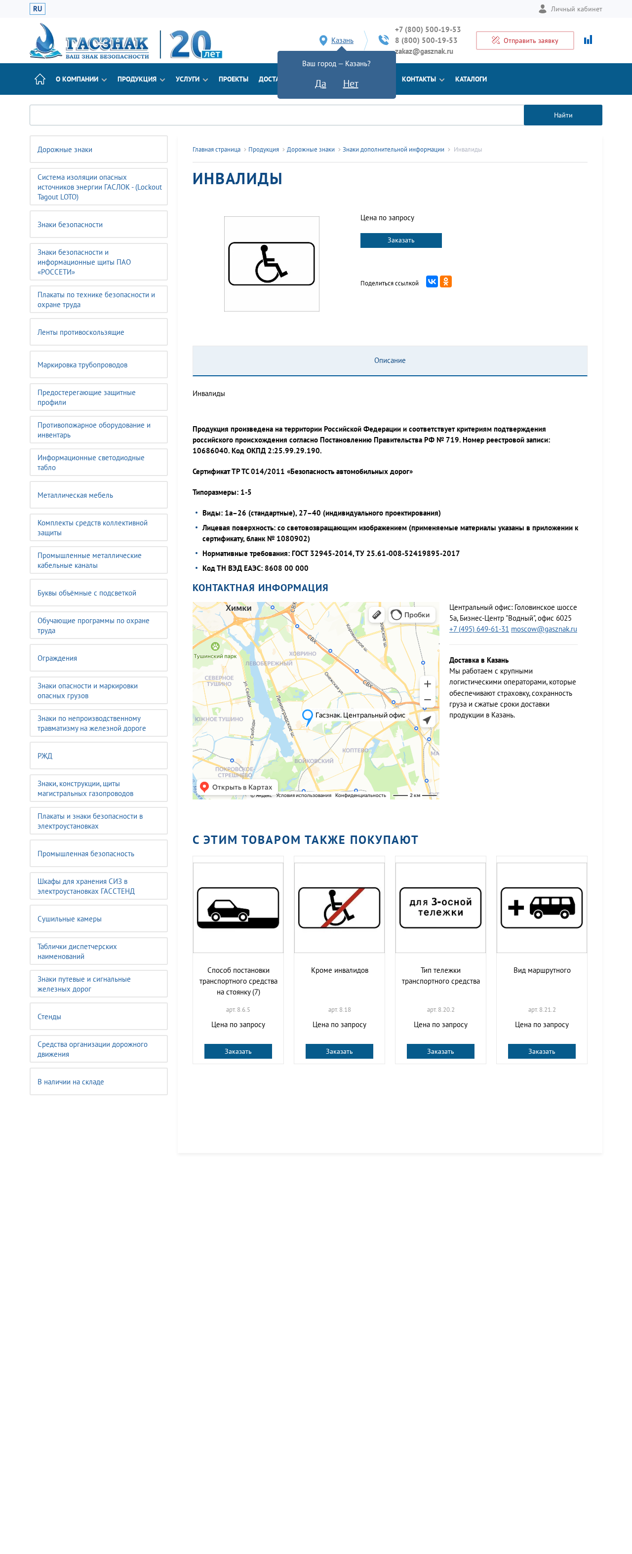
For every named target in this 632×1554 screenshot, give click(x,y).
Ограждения (57, 658)
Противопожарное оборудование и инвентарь (94, 429)
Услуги (187, 79)
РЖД (45, 755)
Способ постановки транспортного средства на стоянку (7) (238, 980)
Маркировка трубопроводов (82, 364)
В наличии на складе (71, 1081)
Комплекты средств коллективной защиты (93, 527)
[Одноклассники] (446, 281)
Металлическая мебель (75, 495)
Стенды (49, 1016)
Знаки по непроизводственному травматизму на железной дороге (92, 723)
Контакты (419, 79)
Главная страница (216, 149)
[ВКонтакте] (432, 281)
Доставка (275, 79)
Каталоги (471, 79)
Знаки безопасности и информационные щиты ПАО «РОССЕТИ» (84, 262)
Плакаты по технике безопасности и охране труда (96, 299)
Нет (350, 83)
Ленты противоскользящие (81, 332)
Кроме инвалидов (339, 970)
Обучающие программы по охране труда (94, 625)
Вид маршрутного (542, 970)
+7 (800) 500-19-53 (428, 29)
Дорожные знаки (65, 149)
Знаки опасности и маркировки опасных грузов (88, 690)
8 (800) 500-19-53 (426, 40)
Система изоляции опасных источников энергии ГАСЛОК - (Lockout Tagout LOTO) (100, 186)
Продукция (137, 79)
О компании (77, 79)
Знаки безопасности (70, 224)
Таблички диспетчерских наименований (77, 951)
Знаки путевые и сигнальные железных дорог (84, 984)
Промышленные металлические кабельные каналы (90, 560)
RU (37, 8)
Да (320, 83)
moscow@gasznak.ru (544, 629)
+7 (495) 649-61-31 (479, 629)
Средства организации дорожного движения (93, 1049)
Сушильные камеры (70, 918)
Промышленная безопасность (86, 853)
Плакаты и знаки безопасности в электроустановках (90, 821)
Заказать (401, 240)
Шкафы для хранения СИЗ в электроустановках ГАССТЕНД (86, 886)
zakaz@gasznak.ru (424, 51)
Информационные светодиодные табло (91, 462)
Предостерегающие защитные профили (87, 397)
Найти (563, 115)
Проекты (233, 79)
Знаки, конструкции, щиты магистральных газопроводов (85, 788)
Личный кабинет (576, 8)
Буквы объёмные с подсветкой (87, 593)
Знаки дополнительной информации (393, 149)
